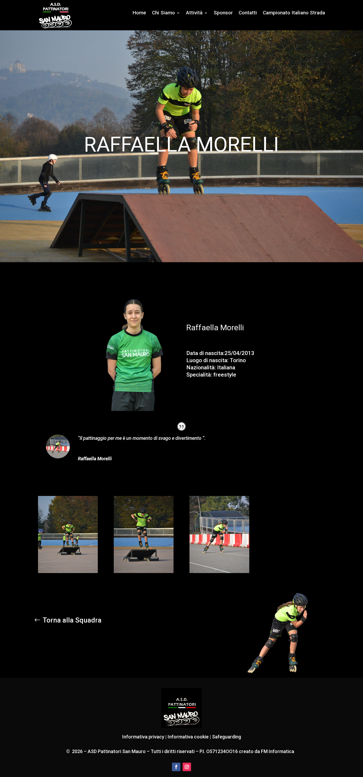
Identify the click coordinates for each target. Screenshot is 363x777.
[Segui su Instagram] (187, 767)
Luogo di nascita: (207, 360)
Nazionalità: (201, 367)
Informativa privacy (143, 737)
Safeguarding (226, 737)
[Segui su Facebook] (176, 767)
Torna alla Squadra (72, 620)
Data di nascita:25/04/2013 (220, 353)
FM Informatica (277, 751)
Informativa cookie (188, 737)
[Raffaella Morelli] (68, 571)
